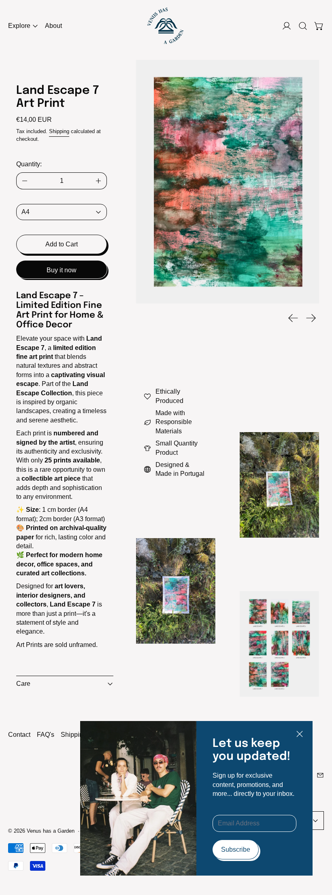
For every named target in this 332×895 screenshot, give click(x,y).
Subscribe (235, 849)
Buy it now (62, 270)
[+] (98, 180)
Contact (19, 734)
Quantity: (29, 164)
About (53, 25)
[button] (303, 26)
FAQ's (45, 734)
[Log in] (287, 26)
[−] (24, 180)
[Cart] (319, 26)
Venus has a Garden (50, 831)
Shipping (59, 131)
